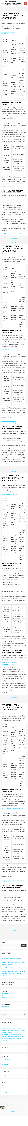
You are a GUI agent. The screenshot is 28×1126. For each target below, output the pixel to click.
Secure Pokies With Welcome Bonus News (12, 968)
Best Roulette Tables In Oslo (8, 32)
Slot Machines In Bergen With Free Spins (11, 202)
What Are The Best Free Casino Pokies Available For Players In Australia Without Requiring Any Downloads (13, 973)
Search (3, 942)
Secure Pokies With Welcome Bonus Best (11, 958)
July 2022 (4, 995)
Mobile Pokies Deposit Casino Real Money (12, 955)
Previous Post (14, 238)
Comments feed (6, 1090)
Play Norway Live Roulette (8, 349)
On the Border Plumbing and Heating (13, 2)
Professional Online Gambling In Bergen (11, 423)
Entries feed (4, 1087)
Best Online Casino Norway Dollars (10, 494)
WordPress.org (5, 1092)
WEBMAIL (12, 1111)
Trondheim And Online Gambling (9, 662)
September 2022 (6, 993)
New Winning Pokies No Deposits (9, 664)
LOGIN (16, 1111)
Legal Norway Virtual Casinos (9, 421)
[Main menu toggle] (25, 3)
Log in (3, 1085)
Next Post (14, 242)
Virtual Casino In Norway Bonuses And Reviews (13, 233)
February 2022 (5, 997)
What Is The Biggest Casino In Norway (11, 34)
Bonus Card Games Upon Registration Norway (13, 808)
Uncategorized (5, 1006)
